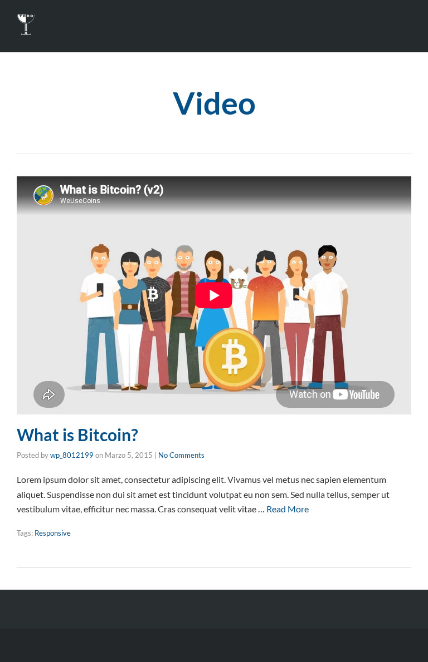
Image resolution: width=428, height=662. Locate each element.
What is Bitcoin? (77, 434)
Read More (287, 508)
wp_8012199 (72, 455)
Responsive (53, 532)
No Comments (181, 455)
